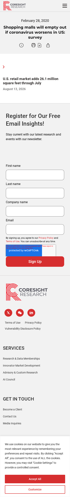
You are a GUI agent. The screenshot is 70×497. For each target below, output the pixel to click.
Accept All (35, 479)
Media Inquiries (12, 423)
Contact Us (9, 416)
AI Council (9, 379)
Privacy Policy (46, 238)
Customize (35, 489)
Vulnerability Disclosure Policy (23, 328)
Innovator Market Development (21, 365)
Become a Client (12, 409)
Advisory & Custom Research (20, 372)
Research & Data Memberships (21, 358)
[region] (35, 466)
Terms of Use (12, 241)
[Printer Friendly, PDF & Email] (36, 45)
